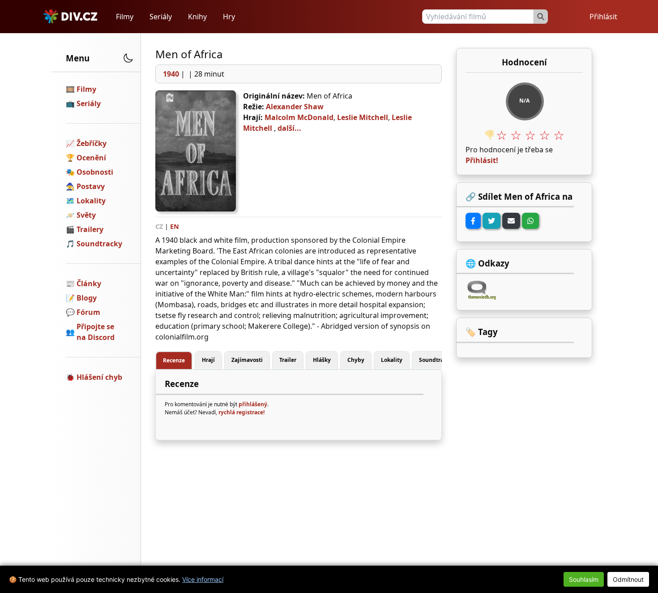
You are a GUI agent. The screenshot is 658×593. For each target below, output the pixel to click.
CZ (159, 226)
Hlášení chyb (99, 377)
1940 (171, 74)
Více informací (202, 579)
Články (89, 283)
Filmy (124, 16)
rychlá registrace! (241, 412)
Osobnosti (95, 172)
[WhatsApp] (530, 221)
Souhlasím (583, 579)
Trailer (287, 360)
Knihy (197, 16)
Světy (86, 215)
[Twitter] (491, 221)
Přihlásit (603, 16)
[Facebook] (473, 221)
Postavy (91, 186)
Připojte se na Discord (96, 332)
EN (174, 226)
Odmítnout (628, 579)
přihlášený (253, 404)
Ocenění (91, 158)
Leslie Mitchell (362, 117)
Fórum (88, 312)
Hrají (208, 360)
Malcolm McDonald (299, 117)
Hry (229, 16)
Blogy (87, 298)
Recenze (174, 360)
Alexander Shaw (295, 107)
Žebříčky (92, 143)
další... (289, 128)
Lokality (91, 201)
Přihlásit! (482, 160)
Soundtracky (99, 244)
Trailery (90, 229)
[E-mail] (511, 221)
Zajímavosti (247, 360)
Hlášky (322, 360)
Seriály (161, 16)
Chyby (355, 360)
